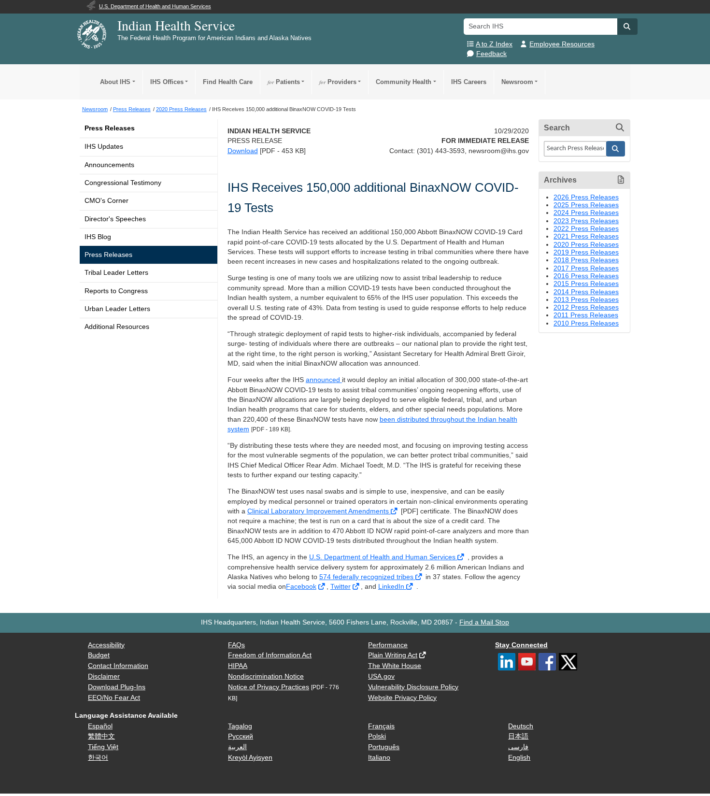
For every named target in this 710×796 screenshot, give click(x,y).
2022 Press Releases (586, 228)
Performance (388, 645)
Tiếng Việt (103, 747)
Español (100, 726)
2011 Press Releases (586, 315)
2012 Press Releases (586, 307)
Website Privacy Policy (402, 697)
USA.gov (381, 676)
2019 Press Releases (586, 252)
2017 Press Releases (586, 268)
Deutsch (520, 726)
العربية (237, 747)
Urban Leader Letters (117, 309)
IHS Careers (468, 81)
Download (242, 151)
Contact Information (118, 665)
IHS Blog (98, 237)
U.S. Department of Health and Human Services (383, 557)
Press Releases (110, 128)
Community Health (403, 81)
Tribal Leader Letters (116, 272)
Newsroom (517, 81)
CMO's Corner (106, 200)
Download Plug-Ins (116, 687)
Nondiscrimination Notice (266, 676)
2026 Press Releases (586, 197)
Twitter (340, 586)
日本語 (518, 736)
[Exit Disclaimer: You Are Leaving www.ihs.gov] (395, 511)
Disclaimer (104, 676)
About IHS (115, 81)
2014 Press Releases (586, 292)
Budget (99, 655)
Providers (337, 81)
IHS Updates (104, 146)
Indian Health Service (176, 25)
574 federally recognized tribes (367, 577)
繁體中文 (101, 736)
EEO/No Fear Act (114, 697)
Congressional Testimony (123, 182)
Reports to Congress (116, 291)
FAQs (236, 645)
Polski (377, 736)
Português (383, 747)
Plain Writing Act (392, 655)
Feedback (491, 53)
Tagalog (240, 726)
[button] (627, 26)
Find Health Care (228, 81)
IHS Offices (167, 81)
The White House (394, 665)
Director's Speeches (115, 219)
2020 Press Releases (586, 244)
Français (381, 726)
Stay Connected (521, 645)
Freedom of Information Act (270, 655)
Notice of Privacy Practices (268, 687)
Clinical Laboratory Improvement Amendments (319, 511)
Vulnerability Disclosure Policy (413, 687)
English (519, 757)
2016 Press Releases (586, 276)
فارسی (518, 747)
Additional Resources (117, 326)
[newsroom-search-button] (615, 148)
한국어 (98, 757)
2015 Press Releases (586, 283)
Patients (284, 81)
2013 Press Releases (586, 299)
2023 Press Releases (586, 221)
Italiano (379, 757)
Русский (240, 736)
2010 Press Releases (586, 323)
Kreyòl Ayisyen (250, 757)
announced (324, 380)
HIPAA (237, 665)
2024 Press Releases (586, 212)
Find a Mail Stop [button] (484, 622)
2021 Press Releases (586, 236)
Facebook (301, 586)
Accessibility (106, 645)
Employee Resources (562, 44)
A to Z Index (494, 44)
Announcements (109, 165)
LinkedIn (392, 586)
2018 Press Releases (586, 260)
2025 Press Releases (586, 205)
